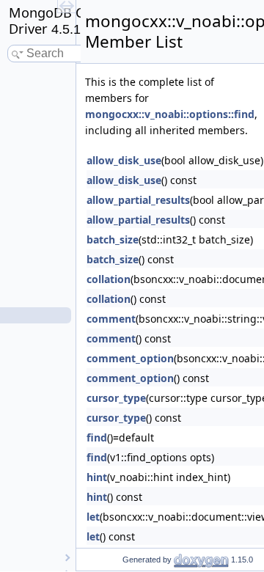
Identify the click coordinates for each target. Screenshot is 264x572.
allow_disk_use (124, 160)
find (97, 437)
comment (111, 319)
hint (97, 477)
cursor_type (116, 398)
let (93, 517)
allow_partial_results (138, 200)
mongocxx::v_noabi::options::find (169, 114)
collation (109, 279)
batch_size (113, 239)
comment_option (130, 358)
